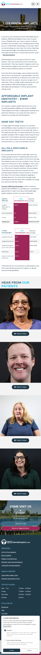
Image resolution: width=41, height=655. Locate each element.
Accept (11, 650)
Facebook (4, 607)
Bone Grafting (6, 555)
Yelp (2, 610)
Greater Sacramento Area (28, 26)
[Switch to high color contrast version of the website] (38, 4)
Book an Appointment (20, 528)
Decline (29, 650)
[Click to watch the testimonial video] (20, 309)
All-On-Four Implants (8, 552)
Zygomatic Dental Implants (10, 565)
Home (6, 26)
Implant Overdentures (9, 559)
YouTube (4, 613)
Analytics (9, 630)
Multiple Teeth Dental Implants (12, 562)
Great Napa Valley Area (9, 575)
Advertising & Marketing (14, 640)
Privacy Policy (7, 626)
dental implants (9, 55)
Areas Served (14, 26)
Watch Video (21, 334)
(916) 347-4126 (20, 524)
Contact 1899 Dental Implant (12, 186)
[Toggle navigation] (33, 4)
